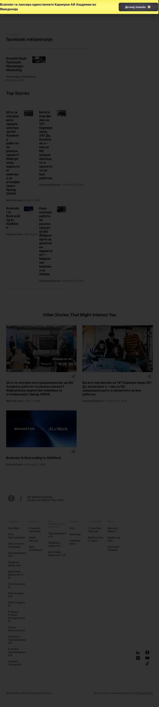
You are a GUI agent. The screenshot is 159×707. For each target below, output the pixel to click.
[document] (79, 353)
